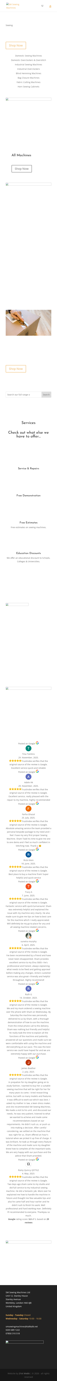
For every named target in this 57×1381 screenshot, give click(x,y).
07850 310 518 (13, 1333)
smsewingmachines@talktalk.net (22, 1326)
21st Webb (24, 1373)
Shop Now (16, 45)
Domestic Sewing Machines (28, 56)
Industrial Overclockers (28, 69)
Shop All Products (28, 576)
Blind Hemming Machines (28, 73)
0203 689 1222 (13, 1329)
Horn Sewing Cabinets (28, 87)
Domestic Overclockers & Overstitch (28, 60)
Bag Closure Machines (28, 78)
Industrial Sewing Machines (28, 65)
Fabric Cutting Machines (28, 82)
